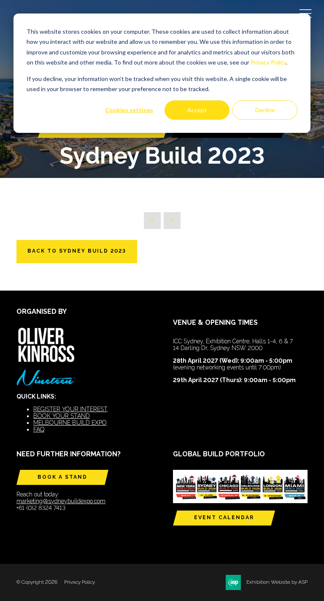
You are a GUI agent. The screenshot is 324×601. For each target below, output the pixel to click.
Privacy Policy (268, 62)
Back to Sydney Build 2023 (76, 251)
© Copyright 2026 (36, 582)
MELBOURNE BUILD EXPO (70, 422)
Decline (265, 109)
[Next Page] (172, 220)
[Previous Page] (152, 220)
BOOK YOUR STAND (61, 415)
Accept (197, 109)
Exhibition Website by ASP (277, 582)
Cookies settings (129, 109)
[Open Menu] (305, 13)
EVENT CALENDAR (224, 517)
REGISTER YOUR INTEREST (70, 409)
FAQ (38, 429)
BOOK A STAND (62, 477)
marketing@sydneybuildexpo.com (60, 501)
